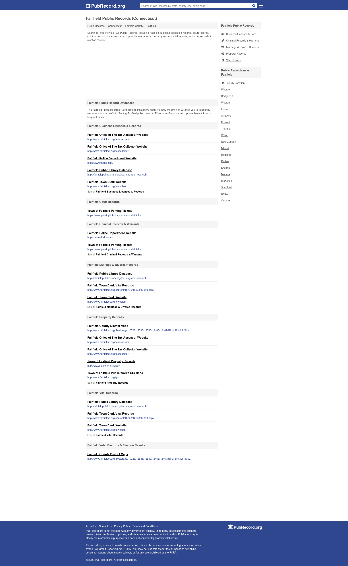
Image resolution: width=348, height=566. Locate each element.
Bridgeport (227, 96)
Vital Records (233, 60)
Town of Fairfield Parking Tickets (109, 210)
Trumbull (226, 128)
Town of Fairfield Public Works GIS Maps (115, 373)
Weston (225, 102)
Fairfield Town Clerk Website (107, 182)
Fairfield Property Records (112, 382)
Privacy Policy (122, 526)
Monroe (225, 174)
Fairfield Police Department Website (111, 158)
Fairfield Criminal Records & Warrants (119, 254)
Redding (226, 154)
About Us (91, 526)
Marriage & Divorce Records (242, 47)
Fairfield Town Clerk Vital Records (110, 285)
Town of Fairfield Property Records (111, 361)
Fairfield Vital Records (109, 435)
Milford (225, 148)
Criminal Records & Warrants (242, 40)
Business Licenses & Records (242, 34)
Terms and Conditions (145, 526)
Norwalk (225, 122)
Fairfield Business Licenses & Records (120, 191)
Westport (226, 89)
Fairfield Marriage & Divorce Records (118, 307)
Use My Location (235, 83)
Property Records (235, 53)
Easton (225, 109)
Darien (225, 161)
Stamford (226, 187)
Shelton (225, 168)
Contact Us (105, 526)
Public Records (96, 26)
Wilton (224, 135)
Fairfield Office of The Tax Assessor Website (117, 135)
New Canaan (228, 141)
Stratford (226, 115)
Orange (225, 200)
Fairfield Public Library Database (109, 170)
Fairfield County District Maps (107, 326)
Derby (224, 194)
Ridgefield (227, 181)
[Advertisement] (152, 70)
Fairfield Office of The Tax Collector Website (117, 146)
